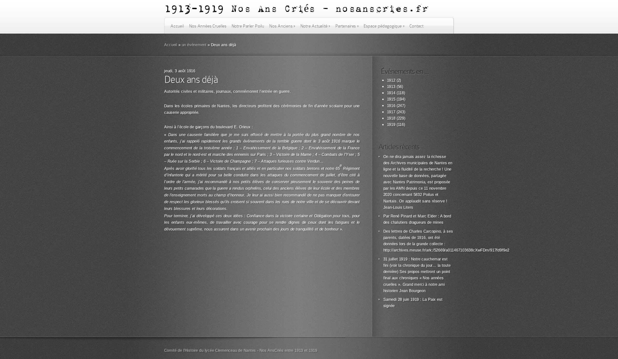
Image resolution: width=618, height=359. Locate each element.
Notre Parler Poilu (248, 26)
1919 (391, 124)
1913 (391, 86)
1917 (391, 112)
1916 (391, 105)
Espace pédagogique (384, 26)
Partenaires (346, 26)
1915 (391, 99)
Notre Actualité (315, 26)
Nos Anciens (282, 26)
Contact (416, 26)
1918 (391, 118)
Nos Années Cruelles (207, 26)
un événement (194, 45)
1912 (391, 80)
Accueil (177, 26)
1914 (391, 93)
